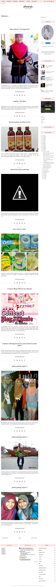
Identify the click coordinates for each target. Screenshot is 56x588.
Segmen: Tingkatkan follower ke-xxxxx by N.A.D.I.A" (49, 91)
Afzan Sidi (22, 551)
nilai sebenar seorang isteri (20, 29)
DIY (39, 576)
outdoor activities (42, 574)
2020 (43, 140)
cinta (19, 27)
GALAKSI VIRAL (23, 553)
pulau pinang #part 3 (20, 437)
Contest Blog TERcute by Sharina (19, 289)
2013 (43, 150)
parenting (41, 565)
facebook (3, 551)
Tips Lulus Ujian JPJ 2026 (25, 560)
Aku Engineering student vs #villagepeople (50, 72)
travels (19, 364)
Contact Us (3, 3)
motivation (41, 554)
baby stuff (41, 572)
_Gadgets (43, 119)
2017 (43, 144)
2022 (43, 138)
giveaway (20, 286)
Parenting (21, 1)
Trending (43, 117)
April (44, 178)
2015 (43, 147)
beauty (40, 561)
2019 (43, 142)
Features (15, 1)
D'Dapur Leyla (20, 167)
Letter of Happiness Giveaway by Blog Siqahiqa (49, 66)
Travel (28, 1)
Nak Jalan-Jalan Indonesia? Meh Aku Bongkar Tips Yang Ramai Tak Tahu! (27, 550)
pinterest (3, 549)
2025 (43, 135)
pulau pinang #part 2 (20, 366)
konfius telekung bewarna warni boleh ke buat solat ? (20, 344)
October (45, 170)
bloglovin (3, 548)
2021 (43, 139)
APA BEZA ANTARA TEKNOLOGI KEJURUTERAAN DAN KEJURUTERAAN (50, 79)
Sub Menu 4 (34, 1)
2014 (43, 148)
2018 (43, 143)
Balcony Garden (42, 580)
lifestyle (40, 550)
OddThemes (21, 585)
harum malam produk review (19, 122)
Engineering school (43, 548)
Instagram (4, 552)
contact (42, 122)
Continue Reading (19, 91)
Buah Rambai (22, 557)
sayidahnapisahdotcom (25, 559)
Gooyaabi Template (39, 585)
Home (3, 1)
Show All (35, 561)
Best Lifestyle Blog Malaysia (26, 548)
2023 (43, 136)
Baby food (41, 578)
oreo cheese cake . (19, 229)
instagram (4, 550)
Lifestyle (8, 1)
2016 (43, 146)
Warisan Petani (23, 557)
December (45, 151)
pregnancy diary (42, 570)
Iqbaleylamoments (42, 567)
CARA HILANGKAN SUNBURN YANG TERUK (49, 85)
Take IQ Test (43, 17)
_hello (42, 121)
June (44, 175)
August (44, 172)
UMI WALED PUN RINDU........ (25, 552)
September (45, 171)
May (44, 176)
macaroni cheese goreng (20, 169)
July (44, 174)
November (45, 168)
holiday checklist (19, 101)
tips (20, 99)
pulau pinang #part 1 (19, 487)
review (19, 119)
